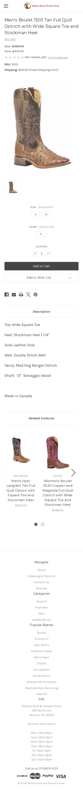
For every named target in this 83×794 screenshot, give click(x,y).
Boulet (41, 633)
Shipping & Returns (41, 576)
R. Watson (41, 639)
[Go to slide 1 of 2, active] (35, 524)
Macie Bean (41, 657)
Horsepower (41, 669)
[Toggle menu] (6, 6)
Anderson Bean (41, 651)
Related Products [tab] (41, 418)
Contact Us (41, 582)
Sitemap (41, 588)
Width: (41, 226)
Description (41, 311)
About (41, 570)
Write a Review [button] (58, 57)
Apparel (41, 601)
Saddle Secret (41, 620)
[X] (28, 295)
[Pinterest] (35, 295)
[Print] (21, 295)
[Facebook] (6, 295)
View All (42, 694)
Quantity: (41, 246)
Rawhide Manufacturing (41, 688)
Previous (5, 472)
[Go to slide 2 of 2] (42, 524)
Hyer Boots (41, 645)
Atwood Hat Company (41, 682)
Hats (41, 613)
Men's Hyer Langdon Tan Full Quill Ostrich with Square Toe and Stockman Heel (20, 490)
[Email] (14, 295)
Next (73, 472)
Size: (41, 207)
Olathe (41, 663)
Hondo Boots (41, 676)
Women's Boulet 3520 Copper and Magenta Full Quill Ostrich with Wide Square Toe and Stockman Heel (58, 493)
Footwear (41, 607)
